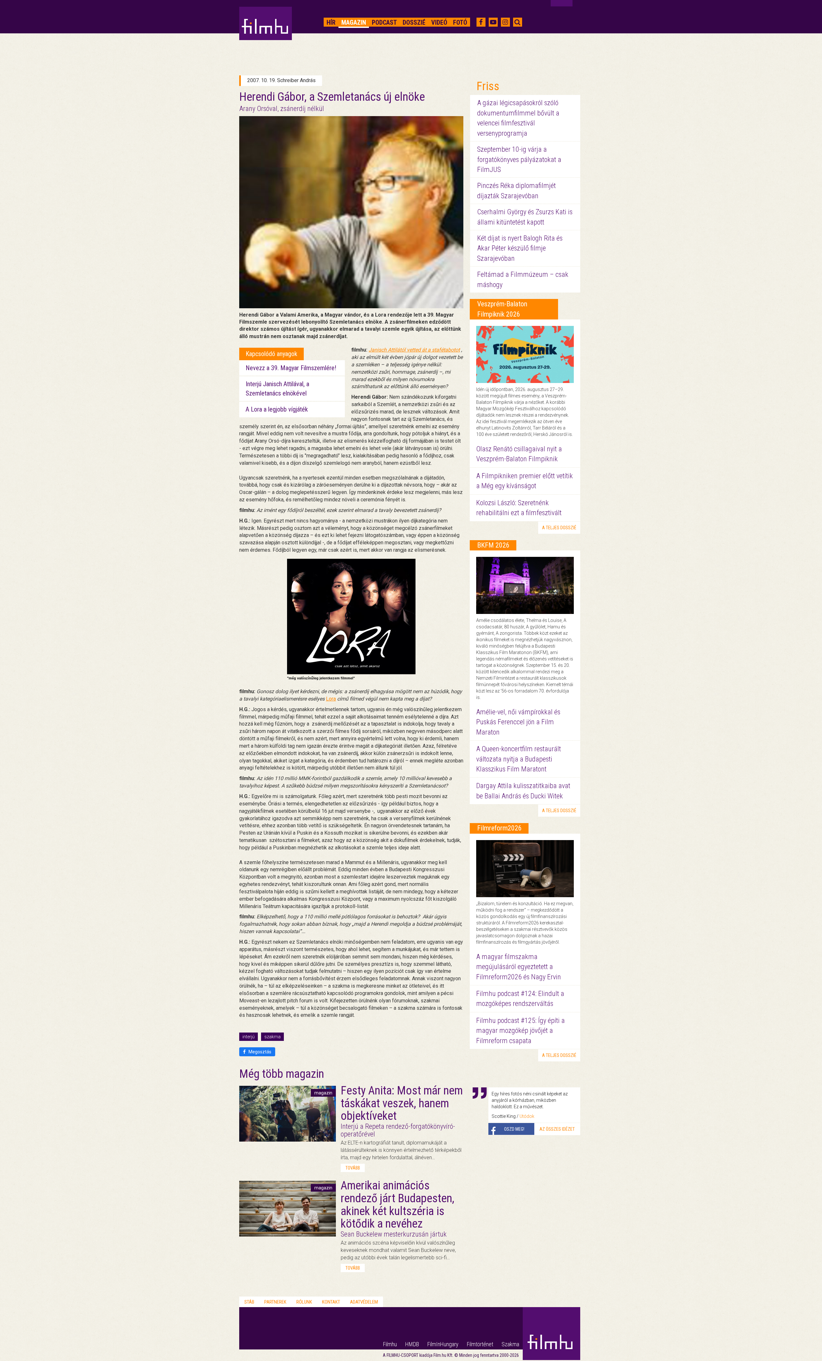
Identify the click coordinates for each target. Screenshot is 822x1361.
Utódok (527, 1116)
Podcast (384, 22)
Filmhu (390, 1344)
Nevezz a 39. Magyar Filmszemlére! (291, 368)
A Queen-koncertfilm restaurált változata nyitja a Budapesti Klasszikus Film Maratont (518, 759)
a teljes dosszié (559, 527)
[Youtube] (493, 22)
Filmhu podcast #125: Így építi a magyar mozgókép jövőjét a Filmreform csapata (520, 1030)
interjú (248, 1036)
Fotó (460, 22)
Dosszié (414, 22)
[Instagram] (505, 22)
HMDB (412, 1344)
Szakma (510, 1344)
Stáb (249, 1302)
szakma (272, 1036)
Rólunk (304, 1302)
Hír (331, 22)
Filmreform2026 (499, 828)
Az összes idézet (557, 1129)
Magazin (353, 22)
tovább (352, 1167)
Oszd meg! (514, 1129)
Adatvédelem (364, 1302)
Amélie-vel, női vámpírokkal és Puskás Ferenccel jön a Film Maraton (518, 722)
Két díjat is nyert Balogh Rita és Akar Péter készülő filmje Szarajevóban (520, 248)
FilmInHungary (443, 1344)
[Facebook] (481, 22)
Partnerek (275, 1302)
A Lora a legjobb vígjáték (277, 409)
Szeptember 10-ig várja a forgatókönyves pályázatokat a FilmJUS (519, 159)
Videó (439, 22)
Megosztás (259, 1051)
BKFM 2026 (493, 545)
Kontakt (331, 1302)
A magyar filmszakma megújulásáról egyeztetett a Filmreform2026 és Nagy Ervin (518, 967)
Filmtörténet (480, 1344)
